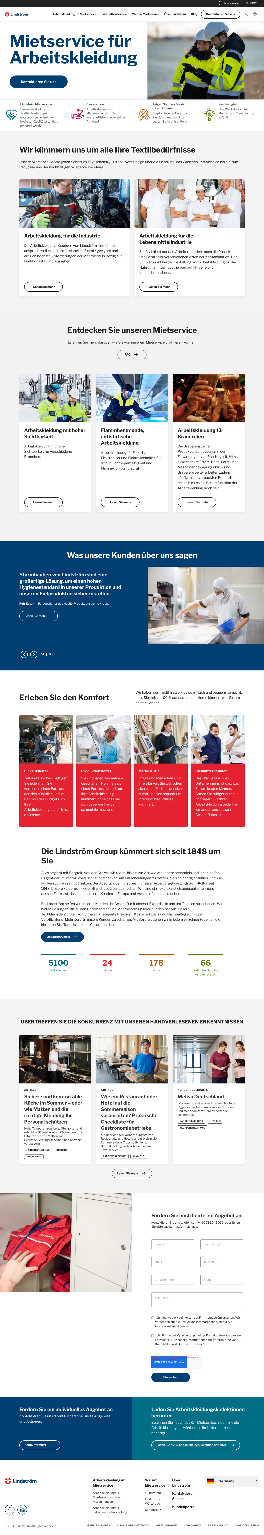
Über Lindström (175, 14)
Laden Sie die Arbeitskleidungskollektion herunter (196, 1445)
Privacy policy (218, 1525)
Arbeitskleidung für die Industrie (62, 236)
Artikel (30, 1089)
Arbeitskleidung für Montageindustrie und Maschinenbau (108, 1497)
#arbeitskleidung (38, 1150)
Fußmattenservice (114, 14)
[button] (246, 14)
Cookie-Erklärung (247, 1525)
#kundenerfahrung (192, 1127)
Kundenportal (228, 3)
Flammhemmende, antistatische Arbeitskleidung (122, 436)
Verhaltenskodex (98, 1525)
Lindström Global (62, 937)
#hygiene (61, 1150)
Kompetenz (153, 1510)
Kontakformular (40, 1445)
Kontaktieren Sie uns (220, 14)
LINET (250, 3)
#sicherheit (34, 1156)
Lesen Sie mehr (44, 287)
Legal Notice (192, 1525)
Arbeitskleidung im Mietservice (74, 14)
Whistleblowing (166, 1525)
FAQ (132, 355)
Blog (194, 14)
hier (199, 1344)
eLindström (153, 1493)
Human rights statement (133, 1525)
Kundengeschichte (193, 1089)
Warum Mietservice (145, 14)
